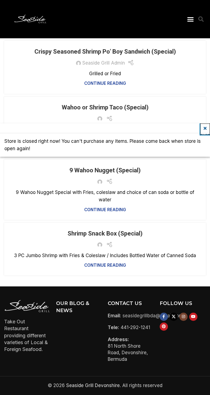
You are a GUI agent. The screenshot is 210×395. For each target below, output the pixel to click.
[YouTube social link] (193, 317)
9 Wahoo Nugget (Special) (105, 170)
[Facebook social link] (164, 317)
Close (205, 134)
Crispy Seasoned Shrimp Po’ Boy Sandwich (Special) (105, 51)
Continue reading (105, 83)
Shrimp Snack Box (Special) (105, 233)
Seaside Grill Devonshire (93, 385)
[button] (190, 19)
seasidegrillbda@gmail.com (152, 315)
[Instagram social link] (183, 317)
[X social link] (174, 317)
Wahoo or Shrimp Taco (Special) (105, 107)
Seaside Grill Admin (103, 63)
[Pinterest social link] (164, 327)
